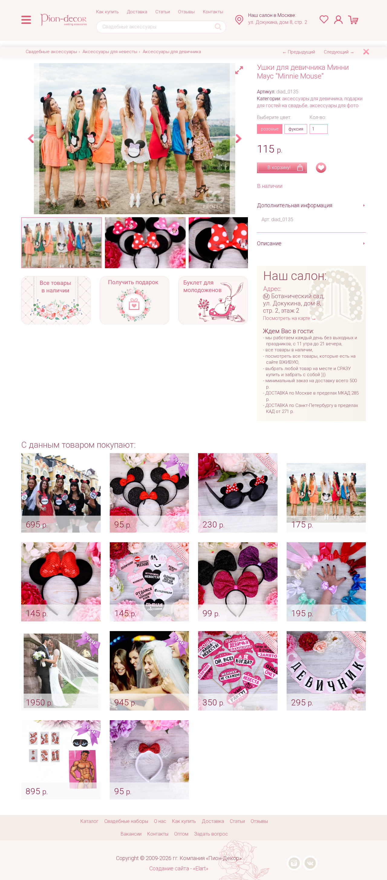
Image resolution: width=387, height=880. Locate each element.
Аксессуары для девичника (172, 51)
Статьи (162, 12)
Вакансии (131, 834)
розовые (269, 129)
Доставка (137, 12)
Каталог (89, 821)
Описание (269, 243)
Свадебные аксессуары (51, 51)
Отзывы (186, 12)
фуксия (295, 129)
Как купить (107, 12)
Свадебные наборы (126, 821)
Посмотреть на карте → (289, 318)
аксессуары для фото (334, 105)
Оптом (181, 834)
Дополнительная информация (294, 205)
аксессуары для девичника (312, 99)
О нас (160, 821)
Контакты (213, 12)
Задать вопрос (211, 834)
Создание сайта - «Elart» (178, 868)
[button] (240, 68)
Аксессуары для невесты (110, 51)
